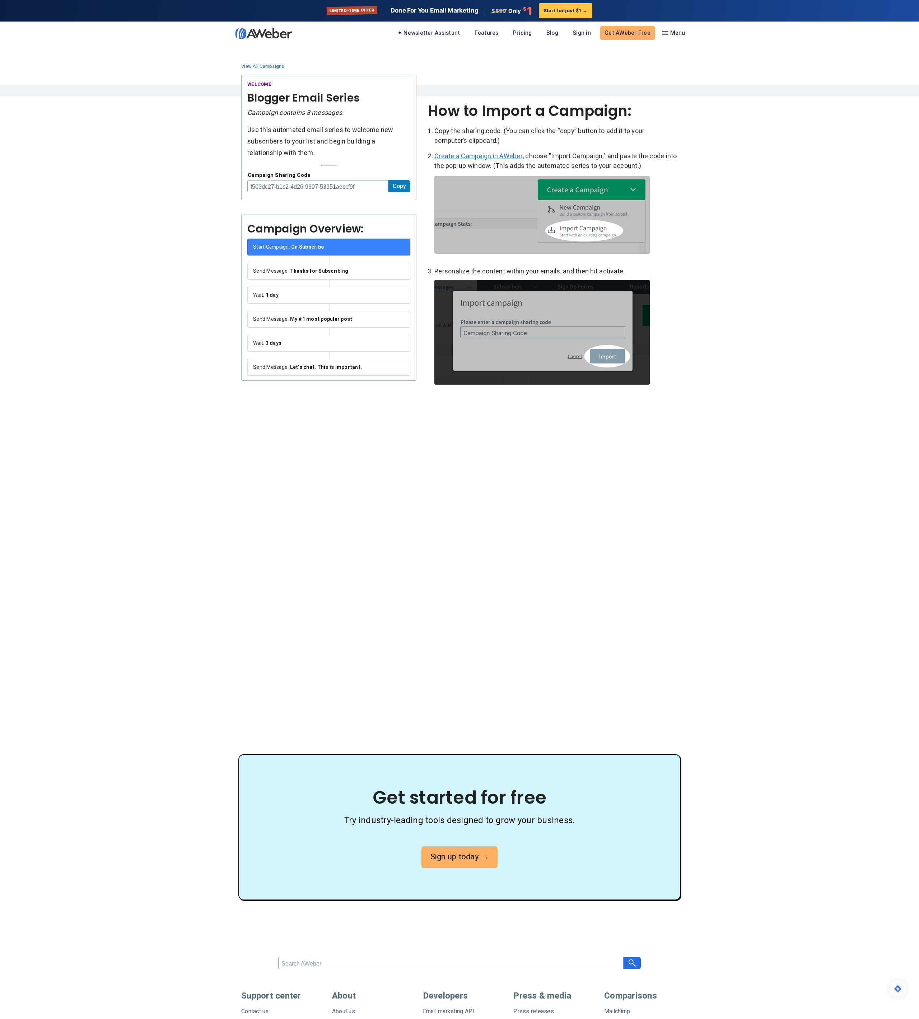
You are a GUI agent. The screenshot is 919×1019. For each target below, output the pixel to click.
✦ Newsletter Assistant (428, 33)
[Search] (632, 963)
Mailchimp (617, 1011)
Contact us (255, 1011)
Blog (552, 33)
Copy (399, 186)
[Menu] (673, 33)
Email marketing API (449, 1011)
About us (343, 1011)
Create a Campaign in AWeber (478, 156)
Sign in (582, 33)
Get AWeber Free (627, 33)
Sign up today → (459, 857)
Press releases (533, 1011)
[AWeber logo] (258, 33)
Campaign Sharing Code (279, 175)
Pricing (522, 33)
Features (487, 33)
